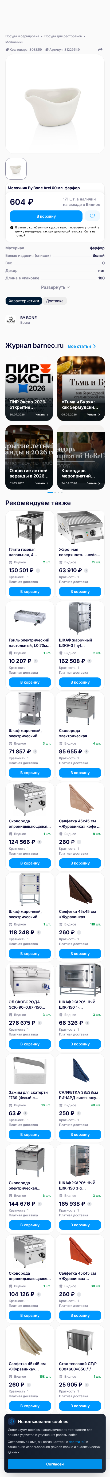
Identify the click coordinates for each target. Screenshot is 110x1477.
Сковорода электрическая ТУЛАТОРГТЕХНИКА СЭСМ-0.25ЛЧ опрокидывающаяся (28, 1185)
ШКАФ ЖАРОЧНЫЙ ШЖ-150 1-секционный (77, 1005)
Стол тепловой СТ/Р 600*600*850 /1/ (78, 1366)
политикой (77, 1442)
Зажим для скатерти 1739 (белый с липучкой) (28, 1095)
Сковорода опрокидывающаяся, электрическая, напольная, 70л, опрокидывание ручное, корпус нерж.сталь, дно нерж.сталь (28, 824)
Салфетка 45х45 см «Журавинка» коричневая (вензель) (79, 914)
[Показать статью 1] (50, 492)
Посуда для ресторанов (63, 36)
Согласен (55, 1464)
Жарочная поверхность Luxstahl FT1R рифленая (79, 552)
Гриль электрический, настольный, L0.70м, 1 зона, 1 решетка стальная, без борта (30, 643)
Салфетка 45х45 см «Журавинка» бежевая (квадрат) (27, 1366)
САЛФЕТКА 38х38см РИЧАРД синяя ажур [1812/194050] (79, 1095)
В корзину (46, 216)
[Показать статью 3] (58, 492)
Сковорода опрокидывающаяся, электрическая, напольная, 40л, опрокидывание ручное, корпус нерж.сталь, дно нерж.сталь (28, 1276)
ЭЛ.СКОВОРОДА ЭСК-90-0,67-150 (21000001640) (25, 1005)
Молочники (14, 42)
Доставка (55, 300)
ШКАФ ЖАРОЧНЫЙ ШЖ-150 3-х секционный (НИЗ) (77, 1185)
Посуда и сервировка (22, 36)
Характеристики (24, 300)
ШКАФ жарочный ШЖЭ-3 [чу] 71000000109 (75, 643)
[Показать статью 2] (55, 492)
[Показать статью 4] (61, 492)
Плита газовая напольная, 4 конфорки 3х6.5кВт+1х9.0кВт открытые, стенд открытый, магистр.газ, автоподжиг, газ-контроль (26, 552)
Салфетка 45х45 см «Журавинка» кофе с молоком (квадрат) (79, 824)
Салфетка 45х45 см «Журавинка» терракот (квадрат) (77, 1276)
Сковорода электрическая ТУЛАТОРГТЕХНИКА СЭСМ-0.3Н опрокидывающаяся (78, 733)
